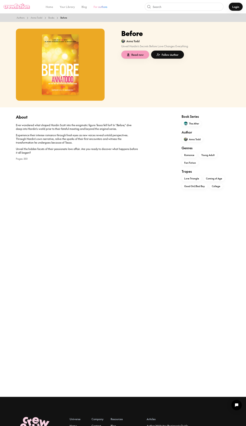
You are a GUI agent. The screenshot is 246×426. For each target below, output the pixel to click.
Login (235, 7)
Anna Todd (36, 17)
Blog (84, 7)
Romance (189, 155)
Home (49, 7)
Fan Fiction (190, 162)
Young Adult (208, 155)
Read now (137, 54)
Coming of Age (214, 178)
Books (51, 17)
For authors (100, 7)
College (216, 186)
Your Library (67, 7)
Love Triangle (191, 178)
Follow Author (170, 54)
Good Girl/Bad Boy (194, 186)
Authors (21, 17)
